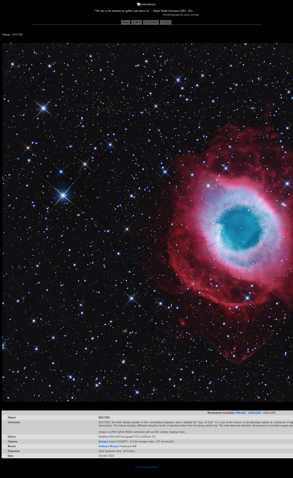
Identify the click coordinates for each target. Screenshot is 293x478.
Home (126, 22)
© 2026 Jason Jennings (146, 467)
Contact (166, 22)
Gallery (136, 22)
